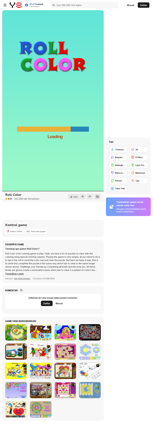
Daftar (143, 5)
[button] (14, 273)
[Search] (54, 5)
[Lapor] (90, 196)
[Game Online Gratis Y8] (16, 5)
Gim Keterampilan (22, 278)
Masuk (130, 5)
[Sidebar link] (5, 5)
